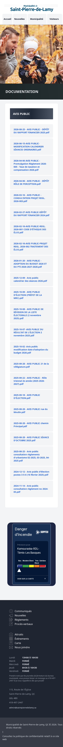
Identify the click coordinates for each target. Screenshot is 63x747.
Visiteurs (54, 18)
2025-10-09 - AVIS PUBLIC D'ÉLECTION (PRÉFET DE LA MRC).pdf (28, 295)
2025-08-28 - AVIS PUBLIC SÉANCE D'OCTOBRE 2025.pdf (31, 439)
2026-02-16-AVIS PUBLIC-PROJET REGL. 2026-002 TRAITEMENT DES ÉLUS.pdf (31, 246)
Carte (18, 643)
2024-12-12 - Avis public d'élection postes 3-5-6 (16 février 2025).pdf (31, 473)
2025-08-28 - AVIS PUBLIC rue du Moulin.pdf (31, 411)
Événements (22, 638)
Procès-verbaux (24, 624)
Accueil (7, 18)
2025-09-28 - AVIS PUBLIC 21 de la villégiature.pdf (31, 365)
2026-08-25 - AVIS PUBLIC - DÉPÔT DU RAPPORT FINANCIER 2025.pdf (31, 131)
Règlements (21, 619)
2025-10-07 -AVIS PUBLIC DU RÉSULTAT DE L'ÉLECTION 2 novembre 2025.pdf (28, 332)
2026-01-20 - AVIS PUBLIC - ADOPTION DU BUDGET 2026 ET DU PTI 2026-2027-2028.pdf (30, 263)
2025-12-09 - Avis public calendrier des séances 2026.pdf (30, 279)
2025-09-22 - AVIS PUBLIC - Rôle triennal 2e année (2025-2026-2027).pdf (30, 380)
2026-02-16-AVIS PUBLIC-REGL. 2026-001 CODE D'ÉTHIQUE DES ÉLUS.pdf (30, 229)
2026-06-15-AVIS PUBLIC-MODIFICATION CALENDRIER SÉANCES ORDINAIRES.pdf (29, 146)
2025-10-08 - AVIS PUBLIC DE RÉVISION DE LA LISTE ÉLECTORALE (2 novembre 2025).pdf (28, 314)
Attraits (19, 634)
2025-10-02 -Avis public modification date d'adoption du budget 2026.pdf (31, 349)
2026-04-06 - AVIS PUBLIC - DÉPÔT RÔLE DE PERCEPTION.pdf (31, 182)
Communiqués (23, 611)
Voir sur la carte (25, 579)
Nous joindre (22, 647)
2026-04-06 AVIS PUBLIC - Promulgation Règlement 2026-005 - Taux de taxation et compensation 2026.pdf (30, 165)
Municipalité (36, 18)
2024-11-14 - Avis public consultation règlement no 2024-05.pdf (31, 488)
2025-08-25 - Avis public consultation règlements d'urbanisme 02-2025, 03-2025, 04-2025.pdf (31, 456)
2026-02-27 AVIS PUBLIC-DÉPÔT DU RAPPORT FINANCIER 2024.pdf (31, 214)
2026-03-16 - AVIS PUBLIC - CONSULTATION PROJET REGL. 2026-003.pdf (29, 198)
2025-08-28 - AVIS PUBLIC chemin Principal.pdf (31, 425)
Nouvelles (19, 18)
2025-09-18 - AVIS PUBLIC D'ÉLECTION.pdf (27, 396)
